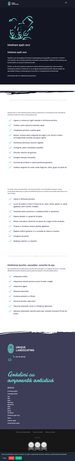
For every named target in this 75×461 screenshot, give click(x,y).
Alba (9, 398)
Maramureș (11, 404)
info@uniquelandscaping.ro (22, 360)
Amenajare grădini (13, 394)
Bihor (9, 409)
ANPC (36, 438)
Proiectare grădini (13, 391)
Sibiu (9, 400)
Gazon (9, 418)
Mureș (9, 411)
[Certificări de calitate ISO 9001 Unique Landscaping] (31, 450)
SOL (39, 438)
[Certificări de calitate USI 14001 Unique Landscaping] (37, 450)
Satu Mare (10, 402)
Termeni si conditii (38, 432)
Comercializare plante (14, 423)
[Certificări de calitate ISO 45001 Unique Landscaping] (44, 450)
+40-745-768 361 (20, 357)
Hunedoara (11, 413)
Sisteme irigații (12, 420)
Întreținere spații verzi (14, 415)
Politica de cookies (50, 432)
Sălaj (9, 407)
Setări (4, 458)
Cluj (9, 396)
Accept (19, 458)
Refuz (11, 458)
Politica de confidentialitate (23, 432)
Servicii (11, 387)
